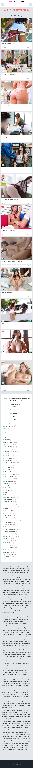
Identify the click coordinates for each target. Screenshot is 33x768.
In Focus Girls (9, 554)
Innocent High (9, 534)
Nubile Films (9, 430)
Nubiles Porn (10, 446)
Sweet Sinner (9, 504)
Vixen (7, 424)
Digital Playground (11, 474)
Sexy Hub (8, 556)
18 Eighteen (9, 517)
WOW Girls (9, 449)
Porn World (9, 472)
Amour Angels (10, 476)
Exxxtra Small (9, 508)
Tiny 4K (8, 513)
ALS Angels (9, 499)
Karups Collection (11, 462)
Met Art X (8, 488)
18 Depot (9, 538)
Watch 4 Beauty (10, 451)
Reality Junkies (10, 547)
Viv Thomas (9, 492)
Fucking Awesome (11, 531)
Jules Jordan (9, 444)
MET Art (8, 440)
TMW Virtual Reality (11, 529)
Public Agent (9, 469)
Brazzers (8, 490)
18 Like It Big (9, 552)
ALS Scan (9, 483)
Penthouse (9, 426)
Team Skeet (9, 458)
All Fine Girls (10, 501)
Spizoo (8, 495)
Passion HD (9, 511)
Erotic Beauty (10, 442)
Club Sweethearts (11, 497)
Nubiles (8, 433)
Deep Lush (9, 545)
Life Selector (9, 467)
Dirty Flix (8, 550)
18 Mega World (10, 460)
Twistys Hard (9, 540)
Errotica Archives (11, 506)
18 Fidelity (9, 522)
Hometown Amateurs (11, 520)
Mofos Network (10, 527)
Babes (16, 1)
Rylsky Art (9, 515)
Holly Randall (9, 481)
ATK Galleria (9, 456)
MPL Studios (9, 435)
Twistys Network (10, 453)
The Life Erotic (10, 479)
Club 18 (8, 485)
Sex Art (8, 437)
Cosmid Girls (9, 465)
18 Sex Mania (9, 543)
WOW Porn (9, 559)
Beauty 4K (9, 524)
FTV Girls (9, 428)
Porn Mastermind (11, 536)
